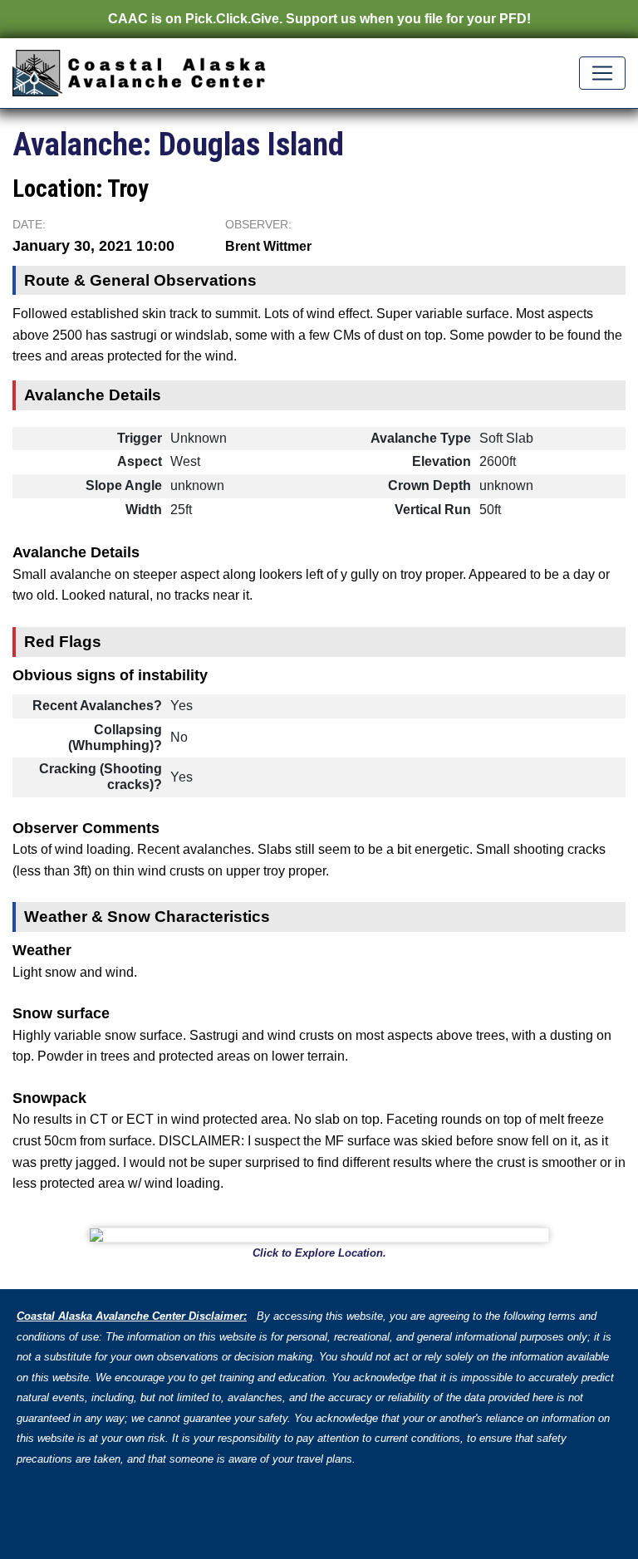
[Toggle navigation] (602, 73)
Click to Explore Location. (319, 1253)
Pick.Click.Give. (233, 19)
